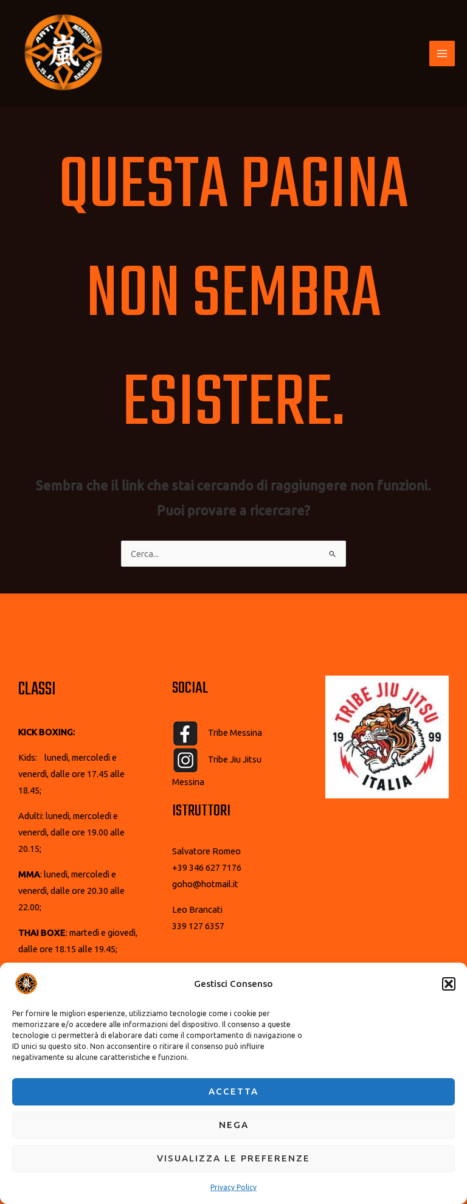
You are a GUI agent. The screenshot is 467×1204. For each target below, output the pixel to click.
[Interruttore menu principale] (442, 53)
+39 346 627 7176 (206, 867)
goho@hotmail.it (205, 884)
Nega (234, 1124)
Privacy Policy (233, 1187)
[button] (449, 984)
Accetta (233, 1091)
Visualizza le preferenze (233, 1158)
